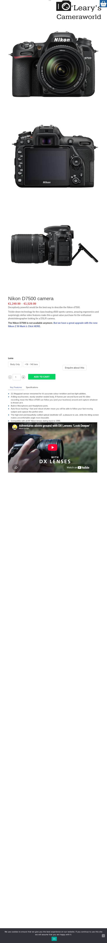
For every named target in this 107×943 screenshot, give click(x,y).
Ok (54, 939)
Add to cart (42, 376)
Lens (10, 358)
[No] (103, 935)
